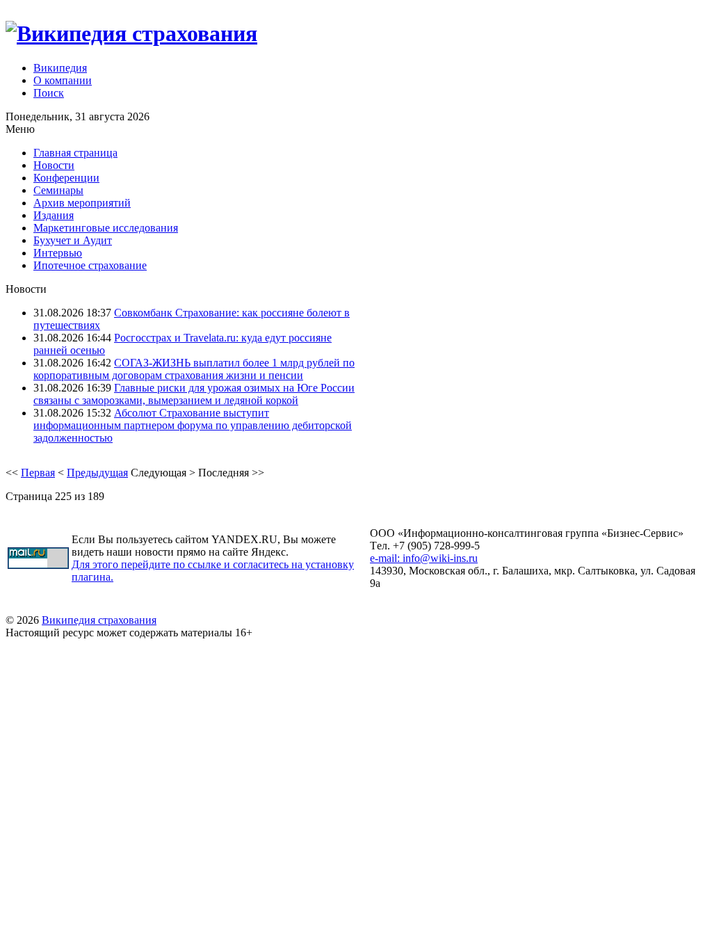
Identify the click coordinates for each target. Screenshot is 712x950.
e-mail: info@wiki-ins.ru (424, 558)
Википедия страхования (99, 620)
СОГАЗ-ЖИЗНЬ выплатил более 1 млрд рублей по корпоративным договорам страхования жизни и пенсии (194, 369)
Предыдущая (97, 472)
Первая (38, 472)
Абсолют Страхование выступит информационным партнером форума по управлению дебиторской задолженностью (192, 425)
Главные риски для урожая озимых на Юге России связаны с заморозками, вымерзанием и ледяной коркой (194, 394)
